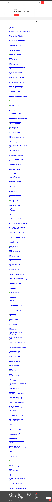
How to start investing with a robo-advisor (16, 133)
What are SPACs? (12, 487)
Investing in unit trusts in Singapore (15, 366)
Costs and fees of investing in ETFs (15, 164)
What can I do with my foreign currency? (15, 325)
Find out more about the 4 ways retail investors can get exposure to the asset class (19, 352)
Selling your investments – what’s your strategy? (17, 227)
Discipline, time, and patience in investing (16, 81)
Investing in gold (12, 451)
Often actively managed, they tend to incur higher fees (16, 160)
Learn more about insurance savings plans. (14, 410)
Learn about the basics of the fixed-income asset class (16, 378)
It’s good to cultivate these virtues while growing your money (16, 82)
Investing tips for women (13, 106)
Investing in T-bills (12, 392)
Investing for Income (12, 30)
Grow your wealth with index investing (15, 113)
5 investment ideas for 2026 (13, 191)
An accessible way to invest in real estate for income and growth (17, 342)
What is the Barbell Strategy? (14, 222)
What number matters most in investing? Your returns (18, 293)
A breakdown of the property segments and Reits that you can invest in (18, 347)
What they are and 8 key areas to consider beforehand (16, 301)
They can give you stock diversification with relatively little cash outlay (18, 145)
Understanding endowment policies (15, 434)
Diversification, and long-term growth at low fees (15, 114)
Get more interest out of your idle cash (15, 91)
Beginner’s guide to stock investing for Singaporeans (18, 96)
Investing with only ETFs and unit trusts (15, 201)
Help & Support (41, 0)
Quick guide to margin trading (14, 288)
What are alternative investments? (14, 446)
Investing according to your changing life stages (17, 237)
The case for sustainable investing (14, 247)
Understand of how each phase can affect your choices (16, 218)
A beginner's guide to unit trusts (14, 361)
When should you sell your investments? (14, 228)
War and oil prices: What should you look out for (17, 40)
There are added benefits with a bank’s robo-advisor (15, 337)
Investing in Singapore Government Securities (16, 402)
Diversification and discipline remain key (14, 182)
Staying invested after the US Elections (15, 206)
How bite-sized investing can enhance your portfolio (15, 306)
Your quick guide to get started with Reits (16, 341)
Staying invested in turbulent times (15, 181)
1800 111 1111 (29, 494)
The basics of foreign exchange (14, 320)
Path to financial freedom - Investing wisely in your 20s (18, 118)
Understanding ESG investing (14, 242)
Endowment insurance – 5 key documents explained (17, 419)
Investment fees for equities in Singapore (16, 154)
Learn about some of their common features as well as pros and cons (17, 488)
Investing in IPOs (12, 300)
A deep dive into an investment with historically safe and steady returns (18, 383)
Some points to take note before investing (14, 388)
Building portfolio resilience (12, 442)
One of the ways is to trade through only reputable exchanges (17, 478)
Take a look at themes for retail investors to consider (15, 213)
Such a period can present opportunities (14, 269)
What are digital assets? (13, 461)
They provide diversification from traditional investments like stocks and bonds (19, 447)
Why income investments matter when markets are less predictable (17, 36)
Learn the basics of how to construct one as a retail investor (16, 274)
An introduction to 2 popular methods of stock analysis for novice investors (18, 284)
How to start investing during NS (14, 169)
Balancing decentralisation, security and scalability (15, 483)
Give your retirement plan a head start (15, 429)
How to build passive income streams (15, 50)
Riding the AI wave (12, 186)
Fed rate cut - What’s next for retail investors (16, 232)
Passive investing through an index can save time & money (16, 332)
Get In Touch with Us (28, 495)
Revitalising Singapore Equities (14, 176)
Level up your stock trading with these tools (14, 150)
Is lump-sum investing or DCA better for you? (16, 55)
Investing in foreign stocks (13, 371)
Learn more (10, 32)
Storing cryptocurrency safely (14, 466)
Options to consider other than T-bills (15, 310)
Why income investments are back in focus (16, 35)
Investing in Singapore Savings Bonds (15, 397)
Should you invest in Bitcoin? (13, 473)
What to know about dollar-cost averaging (16, 252)
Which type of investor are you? (14, 123)
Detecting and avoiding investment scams (16, 86)
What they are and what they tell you (13, 420)
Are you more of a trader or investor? (15, 128)
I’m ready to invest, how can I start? (15, 45)
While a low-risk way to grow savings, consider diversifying (16, 393)
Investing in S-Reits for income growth (15, 346)
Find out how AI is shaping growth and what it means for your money (17, 187)
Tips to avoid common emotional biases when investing (16, 72)
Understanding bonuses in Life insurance (16, 414)
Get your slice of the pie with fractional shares (16, 305)
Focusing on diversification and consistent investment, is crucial (17, 208)
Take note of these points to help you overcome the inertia (16, 77)
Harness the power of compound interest (16, 60)
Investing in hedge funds (13, 456)
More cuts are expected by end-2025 (13, 233)
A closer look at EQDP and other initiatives (14, 177)
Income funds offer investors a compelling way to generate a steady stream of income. (20, 31)
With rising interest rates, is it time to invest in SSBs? (15, 398)
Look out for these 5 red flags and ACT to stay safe (15, 87)
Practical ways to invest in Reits (14, 351)
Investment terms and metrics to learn (15, 101)
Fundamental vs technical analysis (15, 283)
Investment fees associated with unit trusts (16, 159)
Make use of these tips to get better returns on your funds (16, 92)
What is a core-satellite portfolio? (14, 273)
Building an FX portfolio (13, 315)
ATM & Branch (36, 0)
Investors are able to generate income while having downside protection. (18, 279)
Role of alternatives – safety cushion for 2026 (16, 441)
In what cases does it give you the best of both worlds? (16, 425)
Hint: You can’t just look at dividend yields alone (15, 259)
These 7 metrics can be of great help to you (14, 264)
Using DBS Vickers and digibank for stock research (17, 149)
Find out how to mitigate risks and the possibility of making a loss (17, 140)
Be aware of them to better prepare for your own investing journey (17, 67)
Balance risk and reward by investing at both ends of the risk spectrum (18, 223)
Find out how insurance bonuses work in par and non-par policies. (17, 415)
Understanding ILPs (12, 424)
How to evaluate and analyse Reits (14, 356)
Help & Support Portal (28, 493)
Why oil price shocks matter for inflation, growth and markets (16, 41)
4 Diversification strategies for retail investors (16, 196)
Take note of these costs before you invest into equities (16, 155)
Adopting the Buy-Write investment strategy (16, 278)
